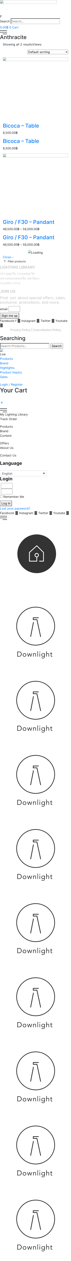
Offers (4, 443)
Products (6, 359)
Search (5, 21)
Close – (8, 257)
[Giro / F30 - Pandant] (35, 186)
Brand (4, 363)
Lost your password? (15, 508)
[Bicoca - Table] (35, 89)
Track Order (8, 419)
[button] (35, 16)
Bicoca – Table (21, 125)
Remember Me (13, 497)
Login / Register (11, 384)
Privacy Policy (20, 330)
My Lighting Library (14, 414)
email (4, 309)
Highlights (7, 368)
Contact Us (8, 455)
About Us (6, 448)
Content (6, 436)
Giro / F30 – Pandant (28, 222)
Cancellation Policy (47, 330)
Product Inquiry (11, 372)
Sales (4, 377)
